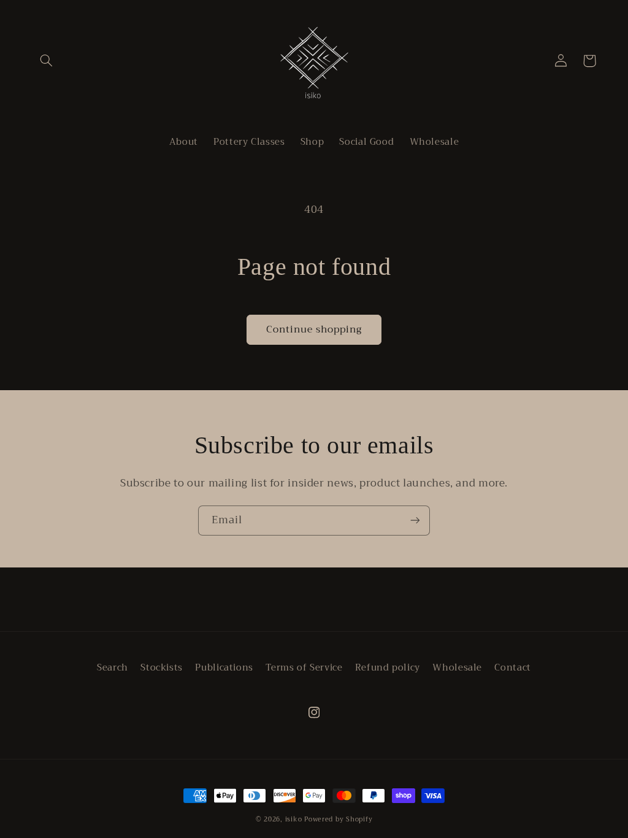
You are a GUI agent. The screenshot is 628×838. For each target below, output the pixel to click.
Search (112, 667)
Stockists (161, 667)
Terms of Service (304, 667)
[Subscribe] (415, 520)
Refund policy (387, 667)
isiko (293, 819)
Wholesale (457, 667)
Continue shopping (314, 329)
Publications (224, 667)
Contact (512, 667)
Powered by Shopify (338, 819)
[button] (47, 61)
